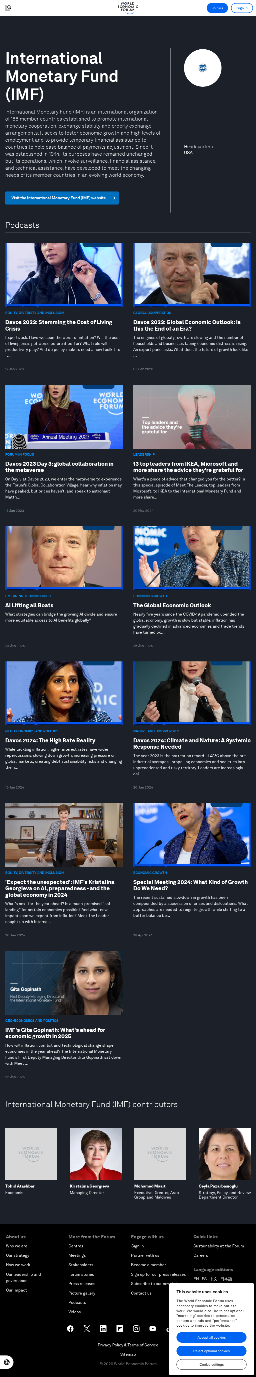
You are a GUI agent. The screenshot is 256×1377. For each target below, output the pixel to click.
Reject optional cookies (211, 1351)
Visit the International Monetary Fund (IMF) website (59, 197)
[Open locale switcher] (6, 1362)
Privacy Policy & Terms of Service (128, 1345)
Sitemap (128, 1354)
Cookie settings (212, 1364)
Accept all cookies (212, 1337)
